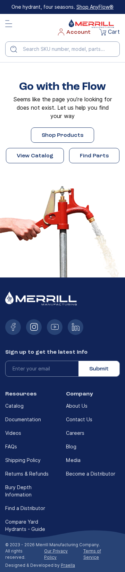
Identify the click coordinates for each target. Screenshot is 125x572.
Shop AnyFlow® (95, 7)
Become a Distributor (90, 474)
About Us (77, 406)
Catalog (14, 406)
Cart (114, 32)
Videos (13, 433)
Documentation (23, 419)
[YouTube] (54, 327)
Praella (68, 565)
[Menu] (8, 23)
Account (78, 32)
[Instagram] (34, 327)
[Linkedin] (75, 327)
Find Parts (94, 155)
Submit (99, 368)
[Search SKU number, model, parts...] (16, 49)
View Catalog (35, 155)
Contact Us (79, 419)
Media (73, 460)
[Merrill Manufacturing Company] (91, 23)
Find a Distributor (25, 508)
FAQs (11, 446)
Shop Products (62, 135)
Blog (71, 446)
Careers (75, 433)
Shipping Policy (23, 460)
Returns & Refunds (27, 474)
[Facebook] (13, 327)
